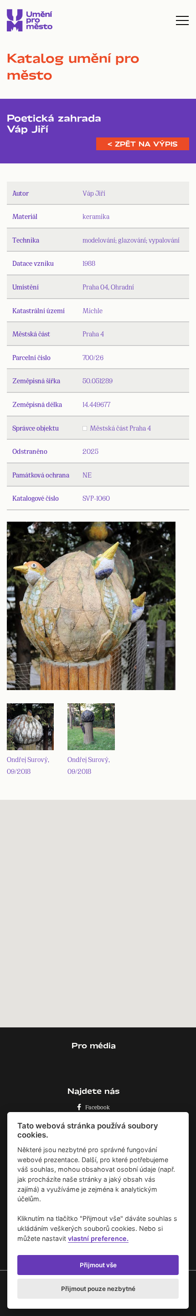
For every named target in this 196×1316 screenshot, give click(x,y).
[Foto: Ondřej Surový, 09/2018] (91, 608)
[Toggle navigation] (182, 20)
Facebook (95, 1107)
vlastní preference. (98, 1238)
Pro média (94, 1045)
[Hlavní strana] (29, 20)
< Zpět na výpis (143, 143)
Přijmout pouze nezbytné (98, 1288)
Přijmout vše (98, 1265)
